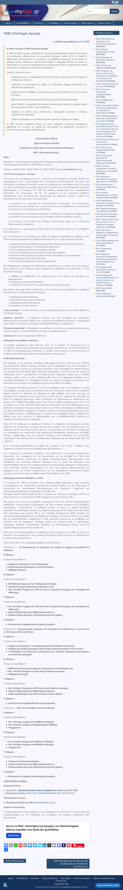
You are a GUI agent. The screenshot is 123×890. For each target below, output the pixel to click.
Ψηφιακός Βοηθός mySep (108, 885)
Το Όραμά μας (22, 878)
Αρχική (8, 23)
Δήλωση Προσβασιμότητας (104, 878)
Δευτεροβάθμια (23, 23)
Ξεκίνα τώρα (13, 835)
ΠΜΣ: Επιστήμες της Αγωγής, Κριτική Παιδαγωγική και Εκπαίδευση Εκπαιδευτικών (71, 864)
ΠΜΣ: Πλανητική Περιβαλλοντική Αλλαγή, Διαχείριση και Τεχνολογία (106, 168)
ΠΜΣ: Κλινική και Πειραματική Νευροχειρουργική (103, 91)
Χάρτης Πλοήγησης (50, 878)
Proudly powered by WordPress (47, 887)
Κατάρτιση (38, 23)
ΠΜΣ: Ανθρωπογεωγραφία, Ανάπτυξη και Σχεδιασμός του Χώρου (106, 118)
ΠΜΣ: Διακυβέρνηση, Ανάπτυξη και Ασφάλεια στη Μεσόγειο (107, 203)
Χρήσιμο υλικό (104, 23)
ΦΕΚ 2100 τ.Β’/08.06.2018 (38, 793)
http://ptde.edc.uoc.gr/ (44, 802)
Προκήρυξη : (31, 790)
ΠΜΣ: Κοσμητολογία (104, 288)
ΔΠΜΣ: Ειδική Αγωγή (14, 861)
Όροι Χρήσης (66, 878)
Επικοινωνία (62, 881)
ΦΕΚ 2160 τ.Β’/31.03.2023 (63, 793)
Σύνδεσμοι (35, 878)
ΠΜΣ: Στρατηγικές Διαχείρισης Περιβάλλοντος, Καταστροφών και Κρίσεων (107, 232)
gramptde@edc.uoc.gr (72, 169)
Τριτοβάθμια (54, 23)
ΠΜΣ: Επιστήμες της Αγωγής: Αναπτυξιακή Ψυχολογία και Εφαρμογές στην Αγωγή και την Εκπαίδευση (106, 76)
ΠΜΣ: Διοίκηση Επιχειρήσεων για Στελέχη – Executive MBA (107, 195)
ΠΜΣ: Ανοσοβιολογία (104, 100)
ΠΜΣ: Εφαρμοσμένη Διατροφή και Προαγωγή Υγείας (106, 269)
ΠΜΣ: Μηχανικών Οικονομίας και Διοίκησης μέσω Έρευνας (106, 179)
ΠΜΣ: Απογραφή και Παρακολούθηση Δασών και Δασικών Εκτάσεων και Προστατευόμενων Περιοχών (107, 280)
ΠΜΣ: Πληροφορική (104, 248)
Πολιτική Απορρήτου (82, 878)
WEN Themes (82, 887)
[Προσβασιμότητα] (5, 885)
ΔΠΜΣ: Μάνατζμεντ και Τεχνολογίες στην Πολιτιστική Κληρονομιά (106, 41)
